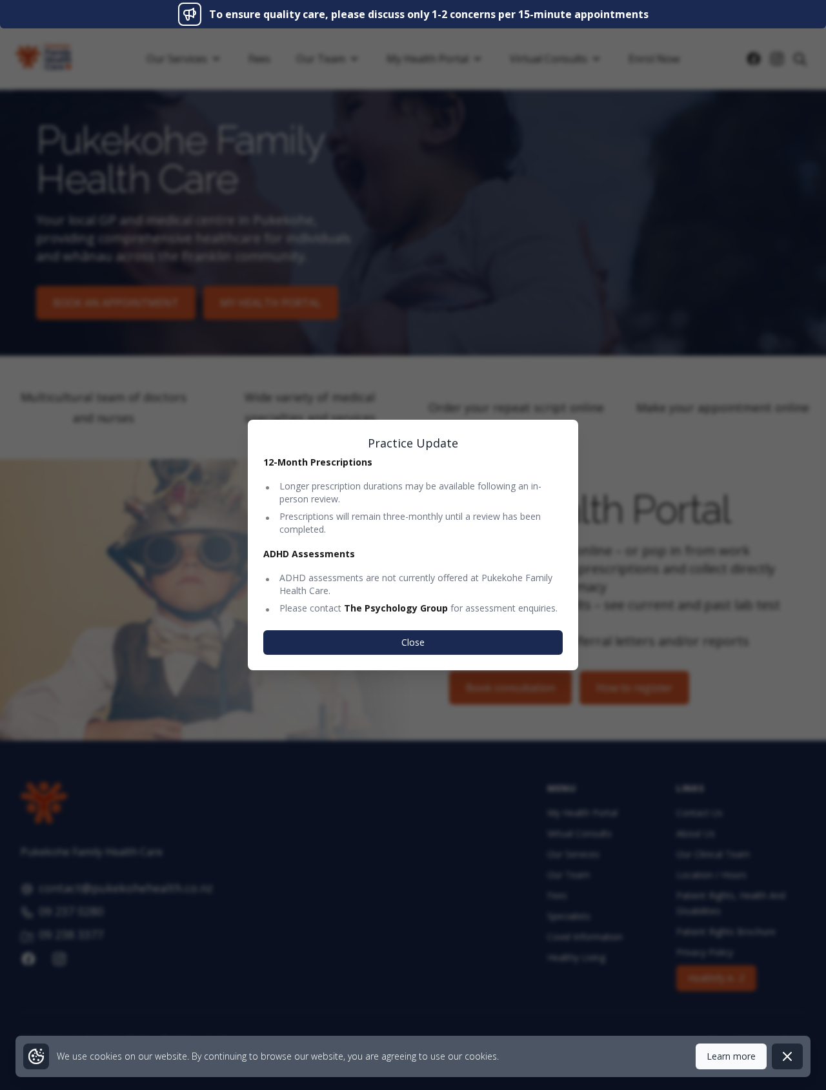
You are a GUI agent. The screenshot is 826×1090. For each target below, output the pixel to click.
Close (413, 642)
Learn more (731, 1056)
